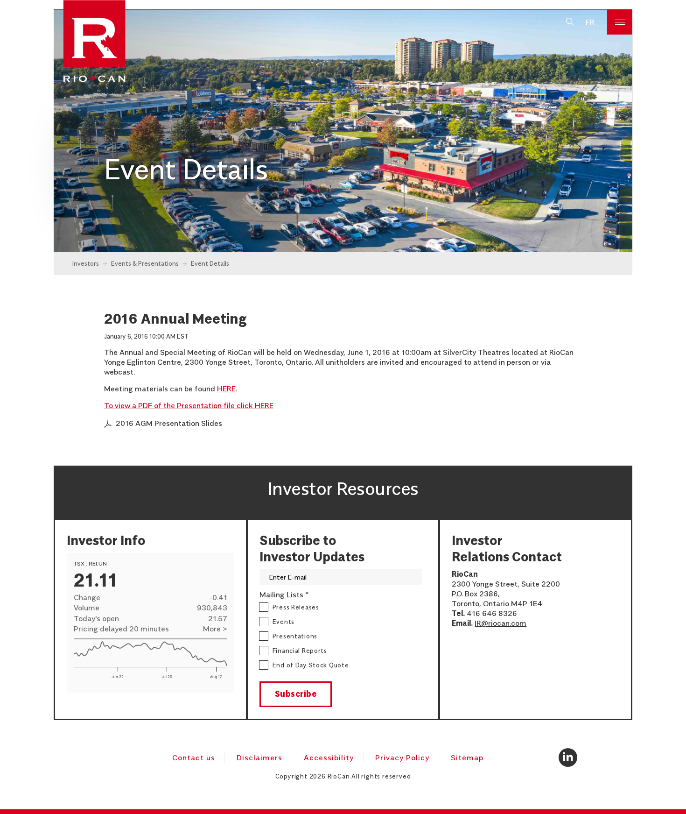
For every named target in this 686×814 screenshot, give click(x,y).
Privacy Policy (402, 757)
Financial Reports (300, 650)
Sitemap (467, 757)
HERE (226, 388)
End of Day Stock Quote (311, 665)
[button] (570, 22)
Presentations (295, 636)
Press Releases (296, 607)
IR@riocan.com (500, 623)
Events (283, 621)
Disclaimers (259, 757)
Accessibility (329, 757)
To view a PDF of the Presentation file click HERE (188, 405)
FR (590, 22)
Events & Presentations (145, 263)
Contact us (193, 757)
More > (215, 628)
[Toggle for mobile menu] (619, 22)
